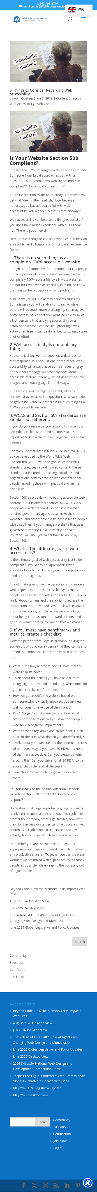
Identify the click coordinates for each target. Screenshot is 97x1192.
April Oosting (23, 98)
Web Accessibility (22, 104)
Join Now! (17, 976)
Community (18, 955)
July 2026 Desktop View (27, 908)
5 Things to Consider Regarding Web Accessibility (41, 92)
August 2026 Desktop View (29, 901)
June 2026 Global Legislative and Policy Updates (44, 927)
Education (17, 962)
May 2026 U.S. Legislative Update (37, 1088)
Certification (18, 969)
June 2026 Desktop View (30, 1056)
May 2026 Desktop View (30, 1095)
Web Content (45, 104)
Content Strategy (68, 98)
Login (57, 1148)
